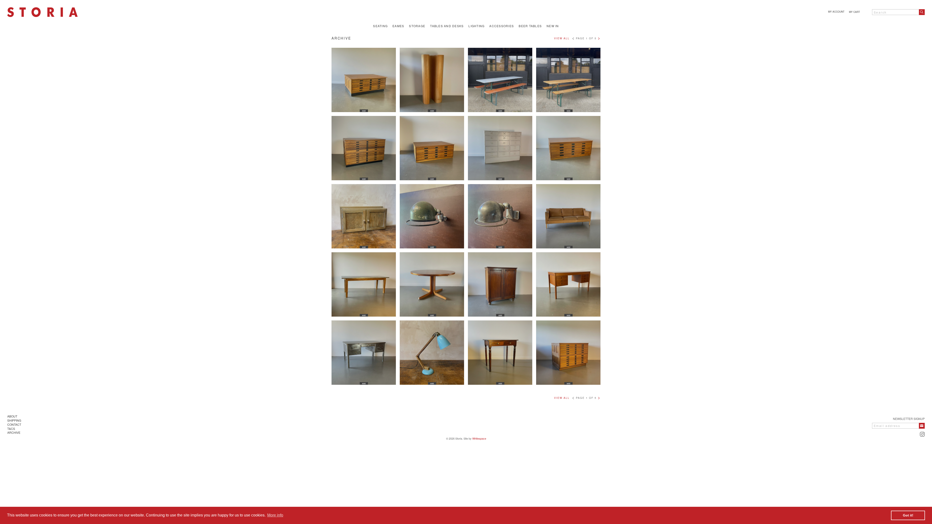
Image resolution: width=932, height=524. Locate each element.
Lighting (476, 26)
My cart (854, 12)
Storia (42, 12)
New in (553, 26)
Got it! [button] (908, 515)
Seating (380, 26)
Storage (417, 26)
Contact (14, 424)
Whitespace (479, 438)
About (12, 416)
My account (836, 11)
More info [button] (275, 515)
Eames (398, 26)
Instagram (922, 434)
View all (562, 38)
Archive (13, 432)
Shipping (14, 420)
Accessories (501, 26)
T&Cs (11, 428)
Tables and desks (447, 26)
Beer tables (530, 26)
